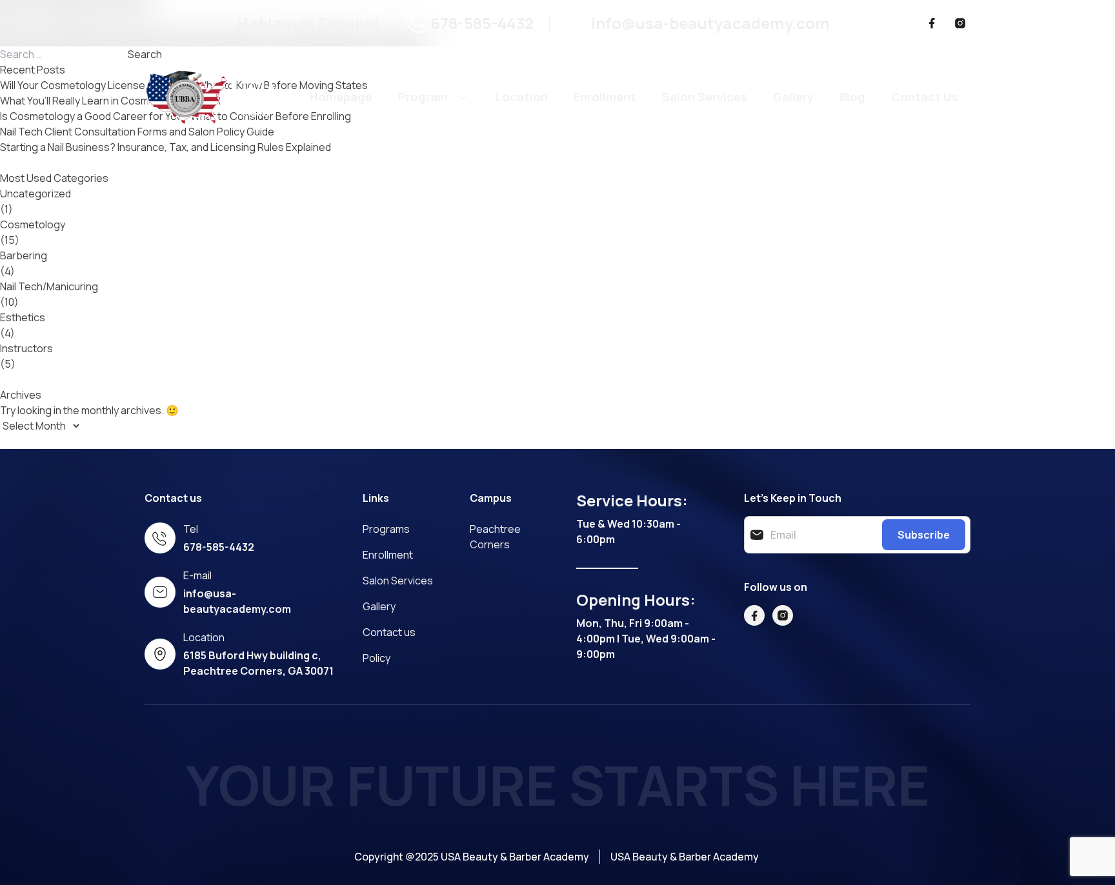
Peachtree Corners (495, 537)
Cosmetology (32, 224)
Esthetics (22, 317)
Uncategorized (35, 193)
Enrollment (605, 96)
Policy (376, 658)
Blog (852, 96)
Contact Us (924, 96)
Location (522, 96)
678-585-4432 (482, 23)
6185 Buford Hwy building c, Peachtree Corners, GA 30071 (258, 663)
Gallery (793, 96)
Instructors (26, 348)
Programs (386, 529)
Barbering (23, 255)
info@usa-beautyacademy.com (710, 23)
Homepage (341, 96)
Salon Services (704, 96)
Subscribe (924, 535)
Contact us (389, 632)
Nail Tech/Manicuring (49, 286)
